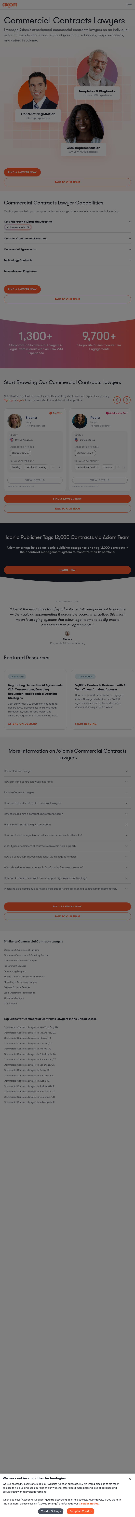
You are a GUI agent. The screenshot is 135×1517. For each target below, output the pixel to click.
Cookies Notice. (89, 1503)
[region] (67, 1495)
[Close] (129, 1478)
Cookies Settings (51, 1511)
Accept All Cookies (81, 1511)
